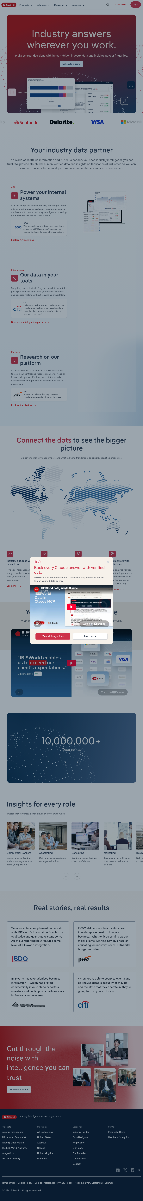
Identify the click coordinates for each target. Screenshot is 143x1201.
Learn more (90, 636)
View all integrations (53, 636)
